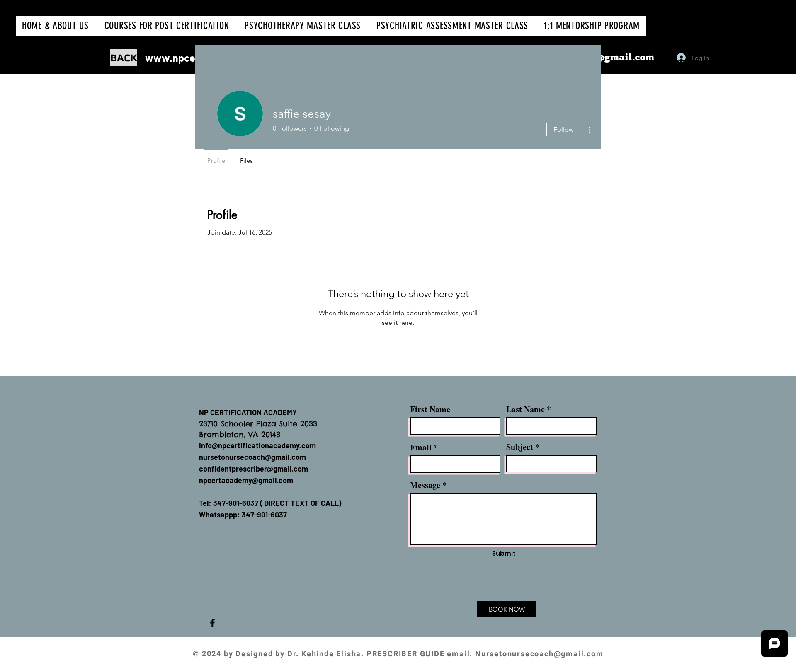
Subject (519, 447)
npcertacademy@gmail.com (246, 480)
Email (421, 447)
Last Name (525, 409)
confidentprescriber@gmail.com (253, 468)
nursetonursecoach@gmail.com (252, 457)
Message (425, 485)
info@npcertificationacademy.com (257, 445)
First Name (430, 409)
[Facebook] (212, 623)
